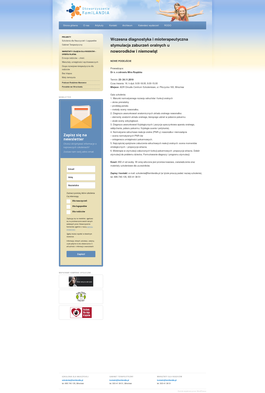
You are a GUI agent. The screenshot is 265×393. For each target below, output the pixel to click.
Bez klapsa (67, 73)
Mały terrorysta (68, 77)
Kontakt (113, 25)
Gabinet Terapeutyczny (72, 44)
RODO (167, 25)
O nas (86, 25)
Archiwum (127, 25)
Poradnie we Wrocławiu (72, 86)
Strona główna (70, 25)
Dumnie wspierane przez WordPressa (192, 391)
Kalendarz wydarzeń (148, 25)
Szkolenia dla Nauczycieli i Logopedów (79, 40)
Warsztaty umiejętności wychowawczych (80, 61)
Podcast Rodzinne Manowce (74, 82)
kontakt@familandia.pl (119, 380)
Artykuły (99, 25)
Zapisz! (81, 254)
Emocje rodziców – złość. (73, 57)
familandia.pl (132, 10)
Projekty (66, 37)
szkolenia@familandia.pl (72, 380)
